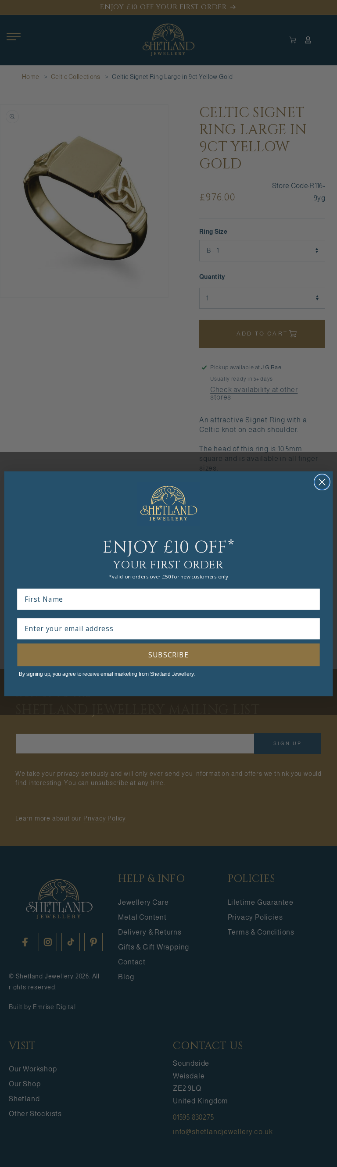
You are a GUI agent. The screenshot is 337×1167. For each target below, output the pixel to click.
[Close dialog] (322, 482)
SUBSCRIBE (168, 654)
